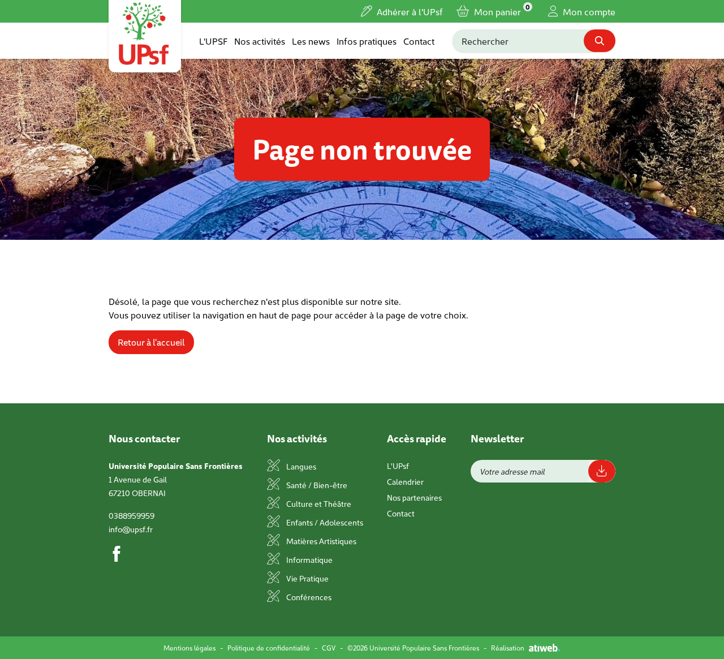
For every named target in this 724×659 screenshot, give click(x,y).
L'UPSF (213, 41)
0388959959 (131, 515)
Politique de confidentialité (268, 647)
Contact (418, 41)
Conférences (308, 596)
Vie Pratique (307, 578)
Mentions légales (189, 647)
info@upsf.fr (131, 529)
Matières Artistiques (320, 540)
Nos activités (259, 41)
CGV (328, 647)
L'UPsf (398, 465)
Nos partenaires (414, 497)
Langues (300, 466)
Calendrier (405, 481)
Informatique (309, 559)
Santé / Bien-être (316, 484)
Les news (311, 41)
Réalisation (507, 647)
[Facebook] (116, 554)
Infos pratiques (367, 41)
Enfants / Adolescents (324, 522)
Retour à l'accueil (151, 342)
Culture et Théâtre (318, 503)
